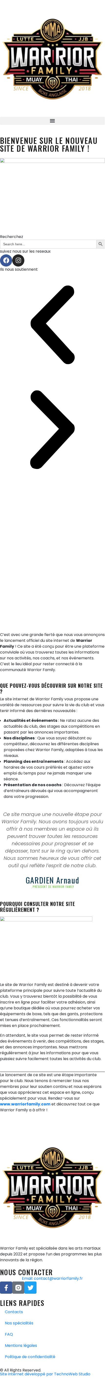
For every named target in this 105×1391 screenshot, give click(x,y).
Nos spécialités (19, 1323)
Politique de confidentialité (30, 1357)
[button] (52, 121)
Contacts (14, 1312)
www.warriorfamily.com (25, 1104)
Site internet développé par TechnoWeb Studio (45, 1374)
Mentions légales (21, 1345)
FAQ (9, 1334)
